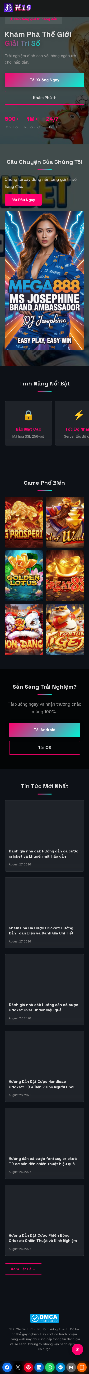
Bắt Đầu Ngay (23, 200)
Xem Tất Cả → (23, 1269)
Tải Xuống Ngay (44, 80)
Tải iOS (44, 747)
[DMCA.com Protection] (44, 1318)
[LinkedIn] (39, 1367)
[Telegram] (60, 1367)
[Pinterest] (28, 1367)
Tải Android (44, 729)
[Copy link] (82, 1367)
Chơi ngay (24, 526)
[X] (18, 1367)
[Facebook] (7, 1367)
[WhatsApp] (50, 1367)
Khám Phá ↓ (44, 97)
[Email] (71, 1367)
